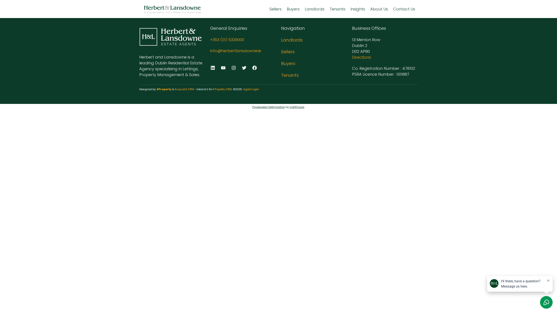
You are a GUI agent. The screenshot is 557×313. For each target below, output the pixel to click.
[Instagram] (233, 67)
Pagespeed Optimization (268, 107)
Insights (358, 9)
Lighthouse (297, 107)
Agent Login (251, 89)
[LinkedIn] (212, 67)
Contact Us (404, 9)
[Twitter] (244, 67)
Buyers (293, 9)
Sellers (275, 9)
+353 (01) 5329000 (227, 39)
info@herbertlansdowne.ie (235, 50)
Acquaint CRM (184, 89)
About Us (379, 9)
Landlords (314, 9)
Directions (361, 57)
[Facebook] (254, 67)
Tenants (337, 9)
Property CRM (223, 89)
